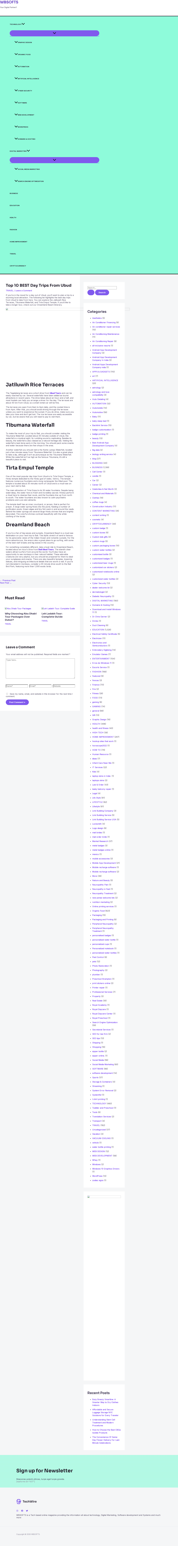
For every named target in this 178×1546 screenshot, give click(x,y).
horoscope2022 (99, 745)
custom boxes (98, 532)
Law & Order (98, 785)
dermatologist (98, 592)
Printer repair (98, 987)
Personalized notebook (103, 948)
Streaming (97, 1086)
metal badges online (101, 850)
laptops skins (98, 780)
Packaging (97, 915)
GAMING (96, 706)
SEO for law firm (100, 1034)
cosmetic (96, 519)
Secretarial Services (101, 1029)
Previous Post (7, 580)
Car (94, 480)
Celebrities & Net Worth (103, 489)
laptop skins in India (101, 776)
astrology (96, 387)
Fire (94, 689)
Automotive (97, 412)
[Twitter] (27, 1511)
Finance (96, 685)
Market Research (100, 841)
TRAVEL (13, 254)
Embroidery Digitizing (102, 650)
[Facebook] (22, 1511)
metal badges (98, 845)
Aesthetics (97, 318)
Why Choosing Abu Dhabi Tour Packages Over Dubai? (21, 616)
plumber (96, 974)
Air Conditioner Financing (104, 322)
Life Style (96, 798)
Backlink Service (100, 425)
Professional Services (102, 992)
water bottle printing (101, 1147)
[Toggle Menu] (54, 33)
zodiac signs (97, 1180)
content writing (99, 515)
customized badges (101, 558)
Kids (94, 771)
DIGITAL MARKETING (18, 151)
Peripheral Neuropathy (103, 924)
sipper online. (98, 1055)
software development (102, 1073)
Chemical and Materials (103, 493)
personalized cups (100, 944)
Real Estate (97, 1000)
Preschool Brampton (102, 979)
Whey (95, 1160)
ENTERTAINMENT (101, 658)
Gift (93, 715)
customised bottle (100, 554)
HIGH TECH (98, 732)
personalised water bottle (104, 940)
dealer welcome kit (100, 587)
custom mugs (98, 541)
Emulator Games (100, 654)
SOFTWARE (22, 103)
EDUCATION (14, 205)
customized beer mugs (102, 563)
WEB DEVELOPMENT (26, 115)
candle (95, 476)
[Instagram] (17, 1511)
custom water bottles (102, 550)
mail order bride (99, 837)
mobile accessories (101, 858)
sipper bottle (98, 1051)
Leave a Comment (23, 290)
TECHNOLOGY (16, 24)
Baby (94, 416)
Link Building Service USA (104, 819)
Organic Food (24, 54)
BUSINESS (14, 193)
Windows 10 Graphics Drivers (105, 1169)
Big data (96, 450)
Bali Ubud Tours (46, 549)
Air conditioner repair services (106, 327)
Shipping (96, 1042)
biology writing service (102, 454)
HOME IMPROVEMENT (18, 242)
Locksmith (97, 824)
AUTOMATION (23, 67)
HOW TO (96, 750)
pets (94, 961)
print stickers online (101, 983)
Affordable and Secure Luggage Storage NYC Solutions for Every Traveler (106, 1412)
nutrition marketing (101, 902)
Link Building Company (102, 811)
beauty (95, 438)
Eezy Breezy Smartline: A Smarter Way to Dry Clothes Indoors (105, 1402)
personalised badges (101, 935)
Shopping (96, 1047)
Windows (96, 1164)
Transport (96, 1121)
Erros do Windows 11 (102, 663)
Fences (95, 680)
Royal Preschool (100, 1018)
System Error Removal (102, 1090)
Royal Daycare (99, 1009)
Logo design (97, 828)
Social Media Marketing (29, 169)
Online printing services (103, 906)
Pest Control (98, 957)
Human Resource (100, 754)
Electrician (97, 638)
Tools (94, 1112)
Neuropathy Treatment (102, 893)
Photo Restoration (100, 966)
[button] (23, 24)
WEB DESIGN (98, 1151)
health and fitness (100, 728)
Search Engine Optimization (31, 181)
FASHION (13, 230)
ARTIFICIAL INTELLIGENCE (28, 79)
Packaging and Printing (102, 919)
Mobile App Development (104, 863)
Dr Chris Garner (99, 616)
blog (94, 458)
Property (96, 996)
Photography (98, 970)
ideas (94, 758)
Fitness (95, 693)
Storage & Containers (102, 1082)
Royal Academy (99, 1005)
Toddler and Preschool (102, 1108)
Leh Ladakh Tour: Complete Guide (52, 615)
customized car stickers (103, 567)
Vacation (96, 1134)
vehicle (95, 1142)
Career (95, 485)
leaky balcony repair (101, 789)
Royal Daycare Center (102, 1013)
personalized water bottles (104, 953)
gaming (95, 702)
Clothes (95, 498)
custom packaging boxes (103, 545)
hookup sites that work (102, 741)
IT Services (97, 767)
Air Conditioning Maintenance (105, 334)
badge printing (98, 434)
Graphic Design (25, 42)
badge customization (101, 429)
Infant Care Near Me (101, 763)
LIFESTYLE (97, 802)
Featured (96, 676)
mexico (95, 854)
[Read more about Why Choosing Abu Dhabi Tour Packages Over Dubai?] (18, 608)
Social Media (98, 1060)
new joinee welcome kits (103, 898)
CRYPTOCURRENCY (18, 266)
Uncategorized (99, 1129)
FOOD (95, 698)
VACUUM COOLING (101, 1138)
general (95, 711)
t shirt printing (98, 1099)
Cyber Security (25, 91)
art (93, 376)
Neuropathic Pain (100, 884)
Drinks (95, 621)
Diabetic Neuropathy (101, 596)
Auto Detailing (98, 399)
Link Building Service (101, 815)
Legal (94, 793)
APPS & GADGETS (101, 371)
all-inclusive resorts (101, 345)
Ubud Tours (55, 393)
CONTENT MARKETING (103, 511)
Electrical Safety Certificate (104, 634)
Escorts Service (99, 667)
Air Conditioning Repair (102, 341)
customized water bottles (103, 579)
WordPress (23, 127)
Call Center (97, 471)
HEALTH (13, 217)
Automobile (97, 408)
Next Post (6, 583)
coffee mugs (98, 502)
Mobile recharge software (104, 867)
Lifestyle (96, 806)
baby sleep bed (99, 421)
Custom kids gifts (100, 537)
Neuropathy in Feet (101, 889)
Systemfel (96, 1095)
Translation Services (101, 1116)
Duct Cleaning (98, 625)
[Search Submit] (90, 292)
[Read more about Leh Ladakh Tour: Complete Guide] (58, 608)
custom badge (98, 528)
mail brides (97, 832)
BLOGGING (97, 463)
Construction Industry (102, 506)
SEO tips (96, 1038)
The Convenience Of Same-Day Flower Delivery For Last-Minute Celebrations (106, 1440)
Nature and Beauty (101, 880)
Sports (95, 1077)
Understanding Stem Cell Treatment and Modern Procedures (103, 1422)
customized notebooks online (105, 571)
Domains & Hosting (26, 139)
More (94, 876)
